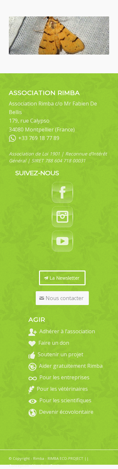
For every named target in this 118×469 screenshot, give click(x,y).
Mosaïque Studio (46, 465)
